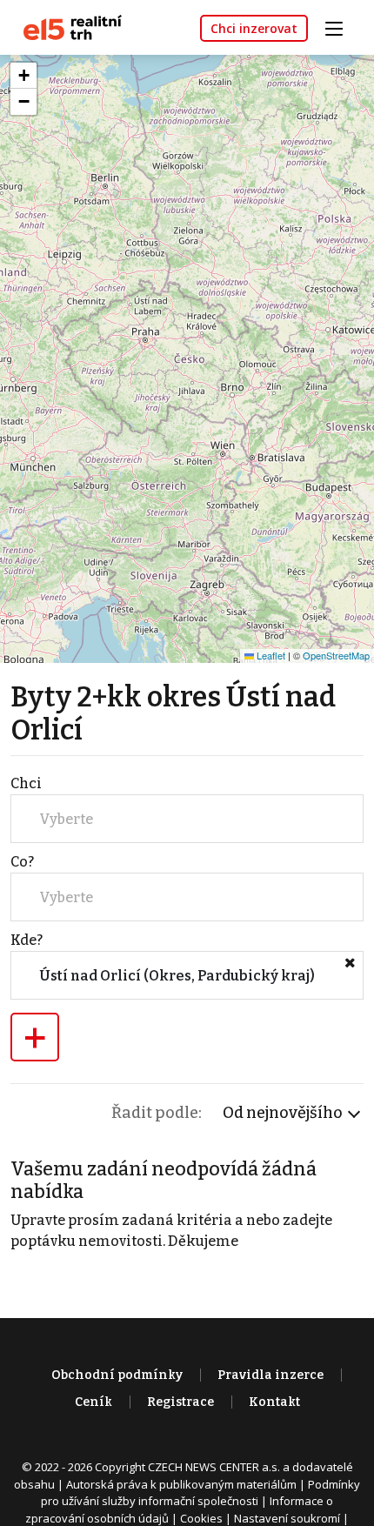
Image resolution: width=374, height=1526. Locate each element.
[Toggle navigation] (340, 26)
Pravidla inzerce (270, 1375)
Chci (26, 783)
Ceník (93, 1402)
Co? (22, 861)
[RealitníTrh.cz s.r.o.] (66, 26)
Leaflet (269, 655)
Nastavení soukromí (287, 1518)
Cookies (201, 1518)
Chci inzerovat (253, 28)
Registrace (180, 1402)
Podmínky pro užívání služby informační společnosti (200, 1492)
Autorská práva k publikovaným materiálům (181, 1484)
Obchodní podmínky (117, 1375)
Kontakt (274, 1402)
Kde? (26, 940)
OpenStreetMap (336, 655)
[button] (23, 76)
